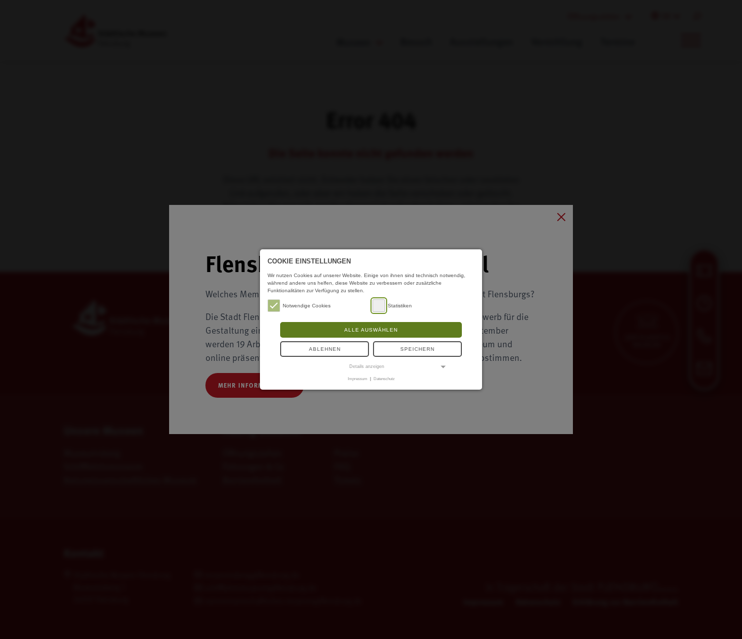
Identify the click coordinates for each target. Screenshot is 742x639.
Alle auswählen (371, 330)
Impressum (357, 378)
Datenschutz (384, 378)
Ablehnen (325, 349)
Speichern (417, 349)
